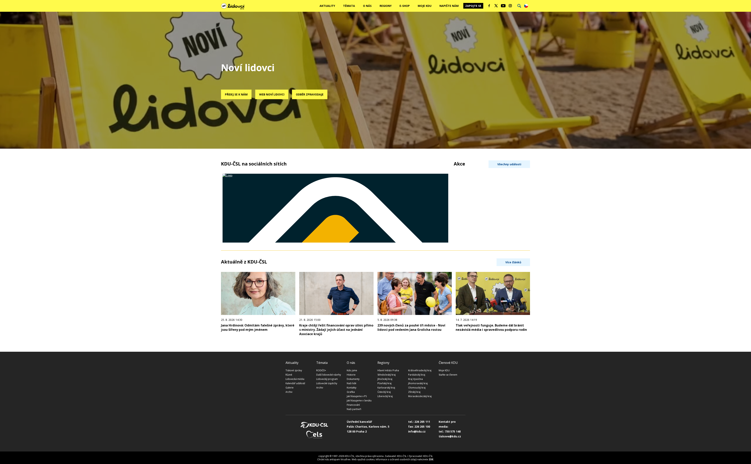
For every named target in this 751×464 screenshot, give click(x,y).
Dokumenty (353, 379)
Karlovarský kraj (386, 387)
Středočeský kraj (386, 374)
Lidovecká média (295, 379)
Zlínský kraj (414, 392)
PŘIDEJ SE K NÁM (236, 94)
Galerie (290, 387)
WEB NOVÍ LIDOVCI (271, 94)
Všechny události (509, 164)
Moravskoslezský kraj (420, 396)
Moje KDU (424, 6)
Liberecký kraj (385, 396)
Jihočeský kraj (384, 379)
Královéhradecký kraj (419, 370)
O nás (367, 6)
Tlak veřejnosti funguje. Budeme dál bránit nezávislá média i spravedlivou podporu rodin (491, 327)
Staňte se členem (448, 374)
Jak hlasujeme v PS (357, 396)
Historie (351, 374)
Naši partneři (354, 409)
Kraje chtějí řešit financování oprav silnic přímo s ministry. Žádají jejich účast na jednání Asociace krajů (336, 329)
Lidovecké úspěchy (326, 383)
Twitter (496, 5)
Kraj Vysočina (415, 379)
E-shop (405, 6)
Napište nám (449, 6)
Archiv (289, 392)
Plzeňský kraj (384, 383)
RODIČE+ (321, 370)
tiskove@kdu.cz (450, 436)
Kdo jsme (352, 370)
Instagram (510, 5)
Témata (349, 6)
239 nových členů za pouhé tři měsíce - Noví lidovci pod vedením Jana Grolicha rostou (411, 327)
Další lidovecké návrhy (328, 374)
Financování (353, 404)
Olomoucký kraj (417, 387)
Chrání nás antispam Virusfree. (334, 459)
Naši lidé (351, 383)
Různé (289, 374)
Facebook (489, 5)
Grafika (351, 392)
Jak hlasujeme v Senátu (359, 400)
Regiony (386, 6)
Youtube (503, 5)
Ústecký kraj (384, 392)
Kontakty (351, 387)
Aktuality (327, 6)
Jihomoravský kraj (418, 383)
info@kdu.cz (417, 431)
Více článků (513, 262)
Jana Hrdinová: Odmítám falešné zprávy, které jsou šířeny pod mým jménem (257, 327)
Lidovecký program (327, 379)
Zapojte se (473, 6)
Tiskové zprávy (294, 370)
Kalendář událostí (295, 383)
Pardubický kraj (416, 374)
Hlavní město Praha (388, 370)
